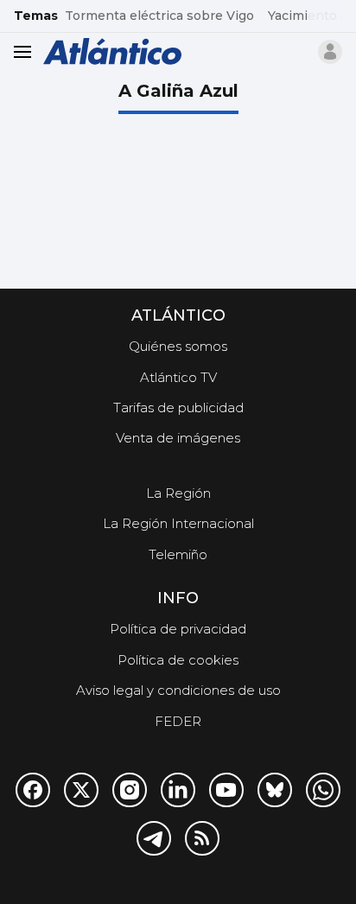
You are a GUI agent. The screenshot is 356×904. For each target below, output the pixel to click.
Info (178, 598)
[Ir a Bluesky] (274, 790)
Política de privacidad (178, 629)
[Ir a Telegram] (154, 838)
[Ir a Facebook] (33, 790)
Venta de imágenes (178, 438)
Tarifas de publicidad (178, 407)
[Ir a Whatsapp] (323, 790)
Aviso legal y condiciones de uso (178, 690)
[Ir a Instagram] (129, 790)
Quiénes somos (178, 346)
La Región (178, 493)
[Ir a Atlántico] (112, 51)
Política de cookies (178, 660)
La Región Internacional (178, 523)
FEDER (178, 721)
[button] (330, 52)
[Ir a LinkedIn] (178, 790)
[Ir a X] (81, 790)
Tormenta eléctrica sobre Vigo (159, 15)
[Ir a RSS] (202, 838)
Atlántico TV (178, 377)
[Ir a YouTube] (226, 790)
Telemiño (178, 554)
